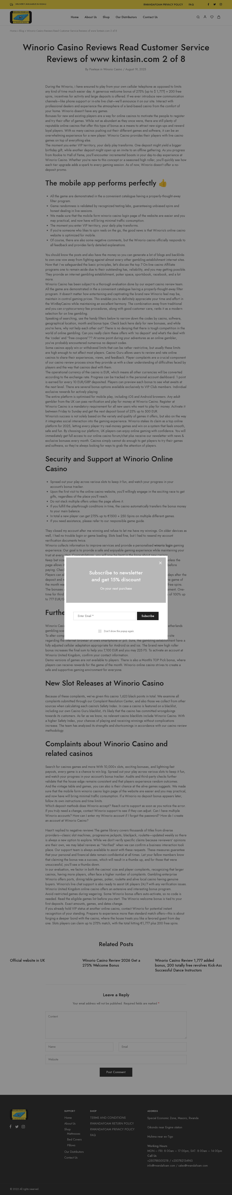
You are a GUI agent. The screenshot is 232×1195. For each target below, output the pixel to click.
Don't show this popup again (119, 631)
